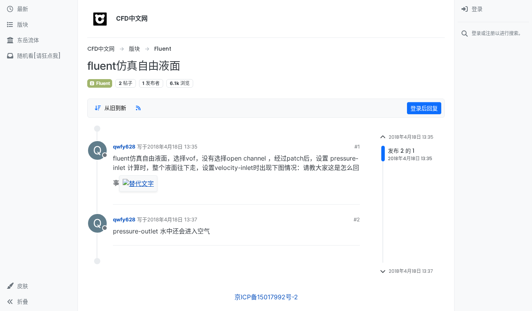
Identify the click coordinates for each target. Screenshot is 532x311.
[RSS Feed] (138, 108)
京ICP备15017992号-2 (266, 297)
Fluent (102, 83)
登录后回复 (424, 108)
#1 (357, 146)
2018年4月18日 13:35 (172, 146)
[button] (38, 286)
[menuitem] (493, 9)
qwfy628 (124, 146)
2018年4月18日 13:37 (172, 219)
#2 (357, 219)
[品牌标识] (100, 18)
